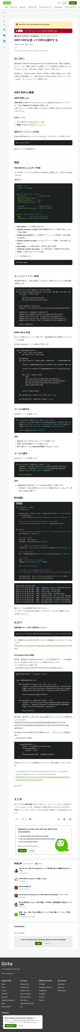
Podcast (41, 1000)
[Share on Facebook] (4, 35)
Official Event (32, 7)
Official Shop (62, 990)
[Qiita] (7, 2)
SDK (26, 44)
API (21, 1006)
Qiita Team (61, 984)
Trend (6, 7)
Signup (73, 3)
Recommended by (29, 863)
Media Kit (5, 997)
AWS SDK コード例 (36, 122)
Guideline (4, 994)
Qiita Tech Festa (25, 997)
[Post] (4, 29)
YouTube (41, 997)
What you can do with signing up (28, 846)
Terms (3, 987)
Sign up (22, 851)
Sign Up (47, 943)
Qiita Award (24, 1000)
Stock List (14, 7)
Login (65, 3)
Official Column (45, 7)
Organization (58, 7)
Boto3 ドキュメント (38, 125)
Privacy (4, 990)
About (3, 984)
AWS (22, 44)
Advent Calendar (25, 994)
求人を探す (10, 1026)
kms (31, 44)
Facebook (42, 994)
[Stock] (4, 21)
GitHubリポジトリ (21, 614)
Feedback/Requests (8, 1000)
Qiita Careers (70, 7)
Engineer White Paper (27, 1003)
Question (22, 7)
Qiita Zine (61, 987)
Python (17, 44)
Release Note (24, 984)
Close (21, 1025)
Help (3, 1003)
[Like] (4, 13)
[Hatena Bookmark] (4, 41)
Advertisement (6, 1006)
